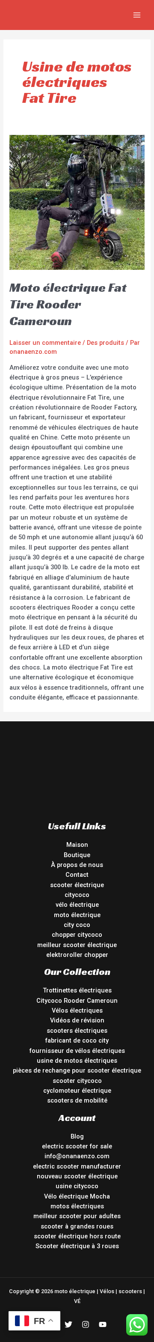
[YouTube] (103, 1324)
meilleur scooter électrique (77, 945)
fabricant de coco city (77, 1040)
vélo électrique (77, 905)
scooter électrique (77, 885)
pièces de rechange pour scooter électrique (77, 1070)
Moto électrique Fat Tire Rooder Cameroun (68, 304)
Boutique (77, 855)
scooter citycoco (77, 1081)
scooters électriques (77, 1030)
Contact (77, 875)
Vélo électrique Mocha (77, 1196)
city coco (77, 925)
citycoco (77, 895)
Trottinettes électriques (77, 990)
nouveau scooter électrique (77, 1176)
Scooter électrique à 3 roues (77, 1246)
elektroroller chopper (77, 955)
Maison (77, 845)
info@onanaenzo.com (77, 1156)
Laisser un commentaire (45, 343)
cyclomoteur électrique (77, 1090)
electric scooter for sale (77, 1146)
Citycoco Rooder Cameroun (77, 1000)
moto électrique (77, 915)
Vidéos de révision (77, 1020)
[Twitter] (68, 1324)
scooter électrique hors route (77, 1236)
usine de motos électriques (77, 1060)
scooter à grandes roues (77, 1226)
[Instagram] (85, 1324)
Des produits (105, 343)
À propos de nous (77, 865)
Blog (77, 1136)
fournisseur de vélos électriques (77, 1051)
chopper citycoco (77, 935)
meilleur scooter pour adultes (77, 1216)
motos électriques (77, 1206)
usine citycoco (77, 1186)
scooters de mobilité (77, 1100)
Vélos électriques (77, 1010)
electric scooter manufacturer (77, 1166)
